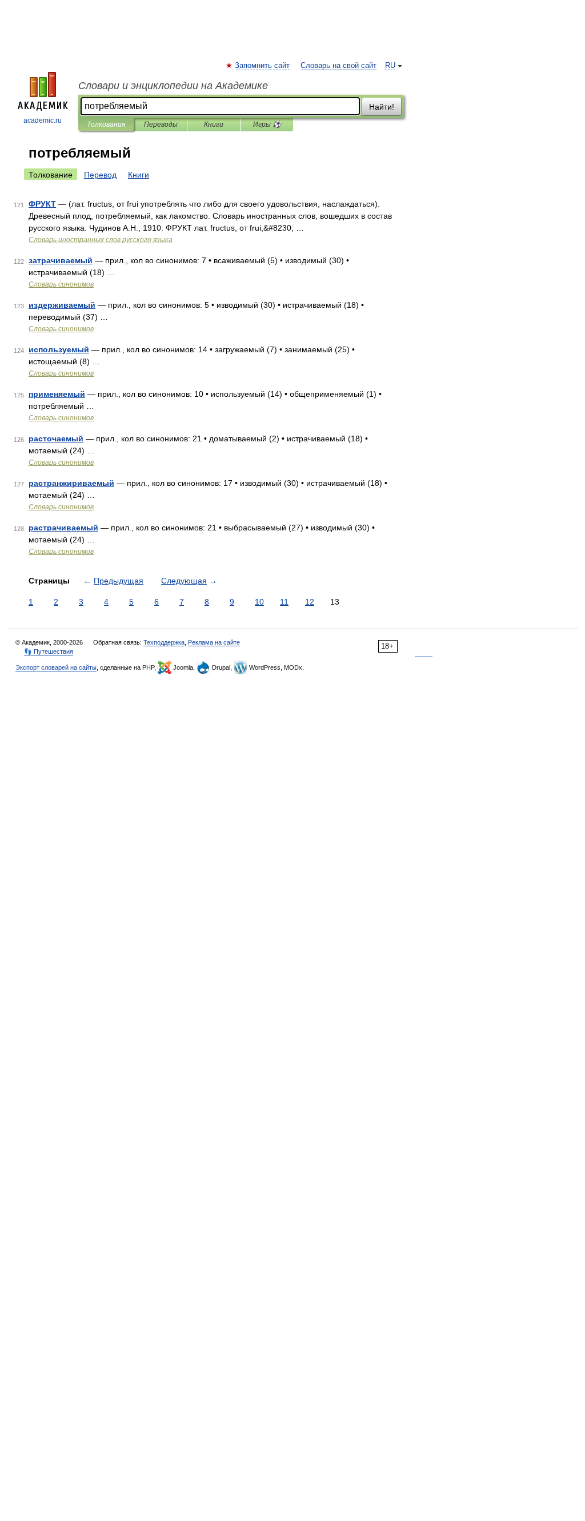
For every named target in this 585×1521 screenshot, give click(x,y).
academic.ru (42, 120)
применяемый (57, 394)
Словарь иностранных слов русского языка (101, 240)
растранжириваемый (71, 483)
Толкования (106, 124)
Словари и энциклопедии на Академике (173, 85)
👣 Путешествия (48, 651)
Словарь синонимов (61, 284)
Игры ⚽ (267, 124)
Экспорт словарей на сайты (56, 667)
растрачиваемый (63, 527)
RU (390, 66)
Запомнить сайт (263, 66)
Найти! (381, 106)
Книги (213, 124)
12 (309, 601)
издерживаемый (62, 304)
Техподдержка (164, 642)
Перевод (100, 174)
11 (284, 601)
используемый (59, 349)
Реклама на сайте (214, 642)
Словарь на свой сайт (338, 66)
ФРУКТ (42, 203)
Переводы (161, 124)
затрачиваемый (61, 260)
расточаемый (56, 438)
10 (259, 601)
